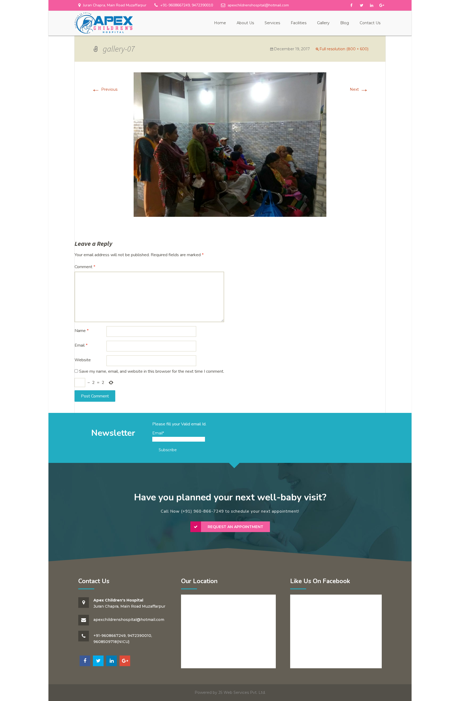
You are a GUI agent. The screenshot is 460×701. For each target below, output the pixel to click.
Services (272, 22)
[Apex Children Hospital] (103, 22)
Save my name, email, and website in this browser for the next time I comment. (151, 371)
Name (82, 331)
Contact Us (370, 22)
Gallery (323, 22)
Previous (104, 89)
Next (359, 89)
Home (220, 22)
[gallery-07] (230, 144)
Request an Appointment (235, 526)
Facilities (298, 22)
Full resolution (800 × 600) (343, 49)
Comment (85, 267)
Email (81, 345)
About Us (245, 22)
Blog (344, 22)
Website (83, 360)
